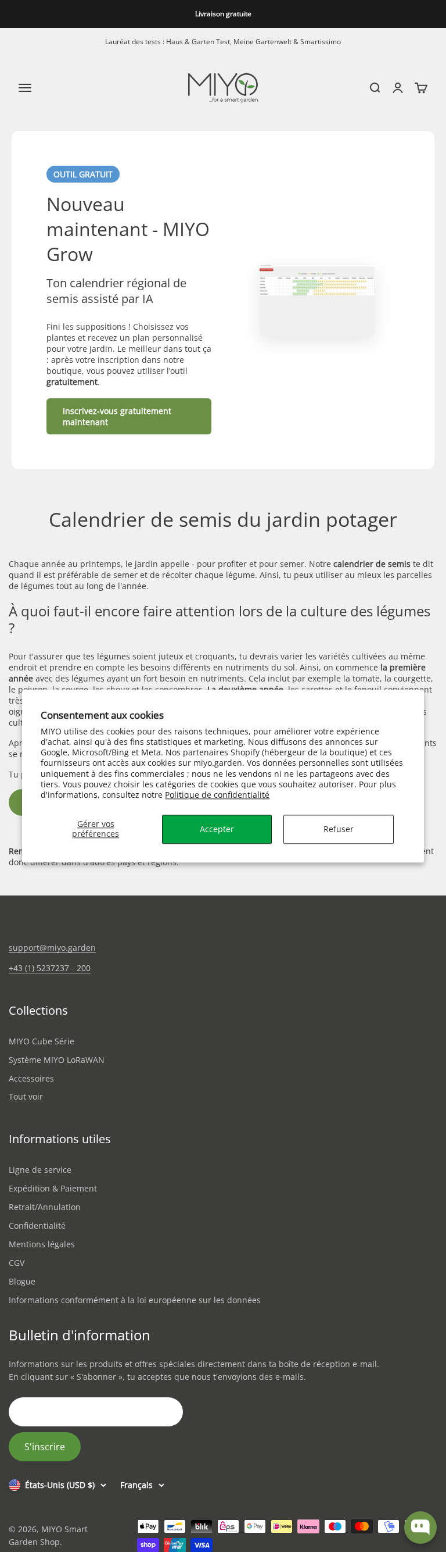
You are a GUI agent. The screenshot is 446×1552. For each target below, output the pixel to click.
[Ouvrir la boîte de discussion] (420, 1527)
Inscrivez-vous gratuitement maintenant (117, 416)
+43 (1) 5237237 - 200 (50, 967)
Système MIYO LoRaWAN (57, 1059)
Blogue (22, 1281)
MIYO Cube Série (41, 1041)
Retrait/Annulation (45, 1206)
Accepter (217, 828)
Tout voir (26, 1097)
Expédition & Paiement (53, 1188)
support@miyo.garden (52, 947)
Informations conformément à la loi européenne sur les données (135, 1299)
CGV (16, 1262)
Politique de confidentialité (217, 794)
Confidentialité (37, 1225)
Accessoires (31, 1078)
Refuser (338, 828)
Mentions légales (42, 1244)
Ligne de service (40, 1169)
